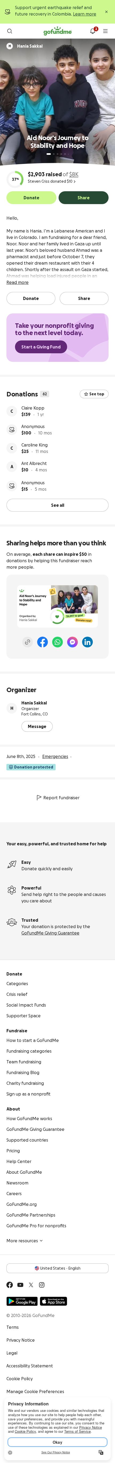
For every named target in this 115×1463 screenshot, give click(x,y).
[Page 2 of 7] (54, 154)
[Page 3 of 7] (57, 154)
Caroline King (34, 444)
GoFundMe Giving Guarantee (50, 933)
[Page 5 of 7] (65, 154)
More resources (22, 1240)
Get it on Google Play (22, 1301)
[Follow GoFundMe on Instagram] (41, 1285)
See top (96, 394)
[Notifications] (92, 31)
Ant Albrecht (34, 463)
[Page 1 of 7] (49, 154)
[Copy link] (27, 642)
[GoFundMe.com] (58, 31)
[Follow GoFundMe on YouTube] (20, 1285)
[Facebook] (42, 642)
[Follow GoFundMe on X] (31, 1285)
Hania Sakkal (34, 702)
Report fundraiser (61, 797)
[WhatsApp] (57, 642)
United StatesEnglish (60, 1268)
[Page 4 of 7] (61, 154)
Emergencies (55, 756)
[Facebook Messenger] (72, 642)
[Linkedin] (87, 642)
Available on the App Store (53, 1301)
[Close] (106, 11)
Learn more (84, 14)
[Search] (9, 31)
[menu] (105, 31)
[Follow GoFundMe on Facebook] (9, 1285)
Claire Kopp (32, 408)
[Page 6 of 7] (68, 154)
